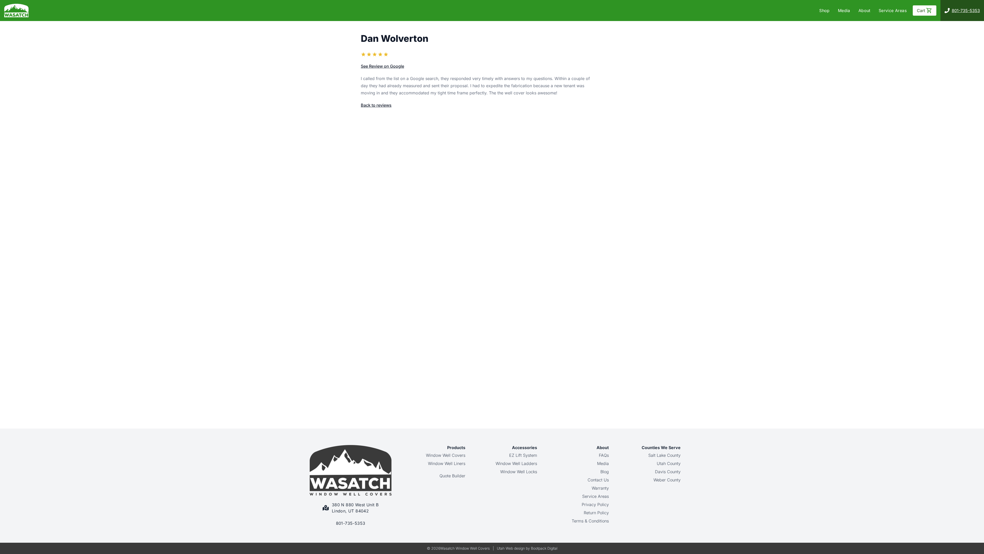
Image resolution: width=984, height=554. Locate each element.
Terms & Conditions (590, 520)
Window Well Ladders (516, 463)
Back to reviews (376, 105)
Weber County (667, 479)
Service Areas (893, 10)
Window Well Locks (518, 471)
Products (456, 447)
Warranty (600, 488)
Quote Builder (452, 475)
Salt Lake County (664, 455)
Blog (604, 471)
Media (844, 10)
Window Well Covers (445, 455)
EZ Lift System (523, 455)
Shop (824, 10)
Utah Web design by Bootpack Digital (527, 548)
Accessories (524, 447)
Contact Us (598, 479)
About (864, 10)
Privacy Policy (595, 504)
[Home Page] (351, 470)
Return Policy (596, 512)
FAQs (604, 455)
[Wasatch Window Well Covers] (16, 10)
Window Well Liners (446, 463)
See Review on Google (382, 66)
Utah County (669, 463)
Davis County (668, 471)
